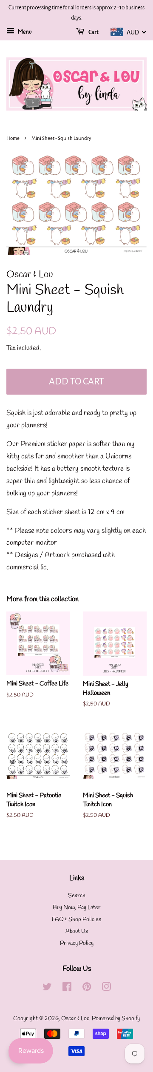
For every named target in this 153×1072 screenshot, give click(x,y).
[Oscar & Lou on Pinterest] (86, 989)
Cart (93, 32)
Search (76, 896)
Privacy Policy (77, 943)
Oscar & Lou (75, 1019)
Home (13, 138)
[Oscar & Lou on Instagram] (106, 989)
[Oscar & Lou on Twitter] (47, 989)
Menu (24, 32)
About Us (76, 931)
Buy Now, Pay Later (77, 908)
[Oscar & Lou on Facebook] (67, 989)
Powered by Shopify (116, 1019)
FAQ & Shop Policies (76, 920)
